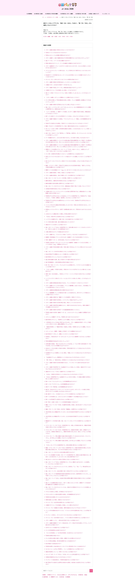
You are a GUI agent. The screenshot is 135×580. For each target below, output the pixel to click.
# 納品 (85, 574)
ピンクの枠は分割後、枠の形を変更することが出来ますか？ (61, 541)
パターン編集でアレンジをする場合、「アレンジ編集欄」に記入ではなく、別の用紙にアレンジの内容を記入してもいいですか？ (68, 286)
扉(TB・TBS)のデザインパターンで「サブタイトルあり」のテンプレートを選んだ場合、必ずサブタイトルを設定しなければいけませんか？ (68, 390)
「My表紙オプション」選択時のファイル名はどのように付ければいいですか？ (65, 357)
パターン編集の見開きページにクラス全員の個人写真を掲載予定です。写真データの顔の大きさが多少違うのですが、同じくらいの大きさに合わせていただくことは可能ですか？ (69, 141)
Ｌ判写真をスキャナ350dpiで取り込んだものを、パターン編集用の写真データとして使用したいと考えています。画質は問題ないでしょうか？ (68, 323)
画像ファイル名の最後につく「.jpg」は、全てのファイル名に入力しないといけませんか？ (68, 170)
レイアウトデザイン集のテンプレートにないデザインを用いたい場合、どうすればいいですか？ (68, 279)
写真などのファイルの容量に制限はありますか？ (58, 55)
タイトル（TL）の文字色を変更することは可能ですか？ (60, 502)
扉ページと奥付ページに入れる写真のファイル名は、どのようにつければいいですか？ (68, 116)
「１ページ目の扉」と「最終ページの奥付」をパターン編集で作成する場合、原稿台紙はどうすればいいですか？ (68, 112)
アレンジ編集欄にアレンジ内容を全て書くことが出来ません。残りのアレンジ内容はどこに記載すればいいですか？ (68, 293)
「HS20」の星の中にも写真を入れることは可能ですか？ (60, 216)
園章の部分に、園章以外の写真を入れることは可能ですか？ (61, 180)
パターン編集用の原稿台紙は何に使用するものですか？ (60, 290)
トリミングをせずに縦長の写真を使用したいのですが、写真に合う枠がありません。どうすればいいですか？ (68, 206)
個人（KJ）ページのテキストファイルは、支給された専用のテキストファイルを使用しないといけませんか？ (68, 488)
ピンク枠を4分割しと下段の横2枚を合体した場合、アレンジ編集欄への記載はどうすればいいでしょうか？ (68, 101)
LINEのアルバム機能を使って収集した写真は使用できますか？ (61, 214)
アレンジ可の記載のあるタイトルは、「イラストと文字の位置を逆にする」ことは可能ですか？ (68, 511)
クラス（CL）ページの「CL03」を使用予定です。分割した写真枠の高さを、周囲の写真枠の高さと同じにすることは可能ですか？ (68, 426)
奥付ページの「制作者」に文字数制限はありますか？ (59, 387)
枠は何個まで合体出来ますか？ (53, 543)
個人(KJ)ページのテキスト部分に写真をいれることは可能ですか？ (62, 459)
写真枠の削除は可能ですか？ (53, 535)
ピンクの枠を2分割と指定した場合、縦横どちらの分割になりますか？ (63, 538)
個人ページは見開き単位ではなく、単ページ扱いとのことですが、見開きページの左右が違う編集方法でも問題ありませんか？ (68, 483)
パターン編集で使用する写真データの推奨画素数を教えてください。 (63, 310)
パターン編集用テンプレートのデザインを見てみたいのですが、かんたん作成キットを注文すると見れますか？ (68, 67)
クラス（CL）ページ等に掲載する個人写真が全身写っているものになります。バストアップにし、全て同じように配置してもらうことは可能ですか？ (68, 437)
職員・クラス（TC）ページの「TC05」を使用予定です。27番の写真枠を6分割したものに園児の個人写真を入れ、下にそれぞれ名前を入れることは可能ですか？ (68, 448)
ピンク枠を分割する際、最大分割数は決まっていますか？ (60, 222)
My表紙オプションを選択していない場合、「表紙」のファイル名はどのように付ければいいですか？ (69, 353)
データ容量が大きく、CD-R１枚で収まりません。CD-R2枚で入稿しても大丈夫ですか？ (68, 137)
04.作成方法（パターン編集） (67, 13)
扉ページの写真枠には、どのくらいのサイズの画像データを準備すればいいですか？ (67, 396)
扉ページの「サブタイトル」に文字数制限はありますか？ (60, 384)
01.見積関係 (29, 13)
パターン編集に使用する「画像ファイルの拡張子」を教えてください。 (63, 297)
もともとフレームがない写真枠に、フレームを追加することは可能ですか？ (65, 549)
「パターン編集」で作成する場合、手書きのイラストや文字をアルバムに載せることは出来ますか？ (68, 270)
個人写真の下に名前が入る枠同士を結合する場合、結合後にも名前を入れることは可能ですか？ (68, 563)
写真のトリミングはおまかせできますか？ (56, 52)
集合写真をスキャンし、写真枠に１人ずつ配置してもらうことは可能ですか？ (65, 319)
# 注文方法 (61, 577)
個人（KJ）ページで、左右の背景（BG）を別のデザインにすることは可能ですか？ (67, 471)
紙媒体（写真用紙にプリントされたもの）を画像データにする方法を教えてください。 (67, 237)
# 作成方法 (80, 574)
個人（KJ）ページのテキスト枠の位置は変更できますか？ (60, 452)
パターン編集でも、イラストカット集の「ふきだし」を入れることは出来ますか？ (66, 234)
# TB (67, 36)
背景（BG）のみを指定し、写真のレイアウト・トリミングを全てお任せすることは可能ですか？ (68, 275)
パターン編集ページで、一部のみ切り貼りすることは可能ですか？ (62, 520)
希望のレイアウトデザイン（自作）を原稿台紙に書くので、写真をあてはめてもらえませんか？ (69, 210)
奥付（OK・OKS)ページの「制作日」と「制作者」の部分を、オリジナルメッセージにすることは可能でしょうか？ (68, 134)
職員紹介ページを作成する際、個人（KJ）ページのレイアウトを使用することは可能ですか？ (68, 422)
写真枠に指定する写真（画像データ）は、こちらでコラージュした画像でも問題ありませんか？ (68, 313)
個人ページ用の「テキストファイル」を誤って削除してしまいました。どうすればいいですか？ (68, 94)
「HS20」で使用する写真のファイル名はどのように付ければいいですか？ (64, 374)
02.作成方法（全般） (38, 13)
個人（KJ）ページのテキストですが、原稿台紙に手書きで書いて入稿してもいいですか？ (68, 186)
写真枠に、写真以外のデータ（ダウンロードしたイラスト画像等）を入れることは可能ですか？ (68, 337)
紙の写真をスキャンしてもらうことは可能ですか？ (58, 257)
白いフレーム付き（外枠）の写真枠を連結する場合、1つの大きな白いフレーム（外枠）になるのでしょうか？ (68, 129)
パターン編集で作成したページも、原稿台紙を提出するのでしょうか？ (64, 87)
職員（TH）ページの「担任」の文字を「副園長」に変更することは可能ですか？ (66, 409)
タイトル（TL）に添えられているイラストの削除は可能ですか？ (62, 79)
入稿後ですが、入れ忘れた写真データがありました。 (59, 85)
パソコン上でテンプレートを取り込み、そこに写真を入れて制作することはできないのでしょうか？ (68, 71)
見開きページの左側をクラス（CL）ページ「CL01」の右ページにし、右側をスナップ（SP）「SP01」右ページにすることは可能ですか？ (67, 150)
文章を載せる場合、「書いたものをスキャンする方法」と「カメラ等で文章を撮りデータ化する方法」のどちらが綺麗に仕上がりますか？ (68, 344)
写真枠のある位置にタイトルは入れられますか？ (58, 497)
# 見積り (44, 574)
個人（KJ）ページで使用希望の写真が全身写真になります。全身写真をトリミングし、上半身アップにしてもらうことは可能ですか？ (68, 474)
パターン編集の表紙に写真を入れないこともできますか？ (60, 50)
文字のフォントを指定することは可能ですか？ (57, 527)
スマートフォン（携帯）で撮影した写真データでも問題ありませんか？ (64, 331)
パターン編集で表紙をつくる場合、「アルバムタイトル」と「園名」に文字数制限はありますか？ (68, 120)
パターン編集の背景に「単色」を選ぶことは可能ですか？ (60, 172)
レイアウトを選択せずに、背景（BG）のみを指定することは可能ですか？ (64, 219)
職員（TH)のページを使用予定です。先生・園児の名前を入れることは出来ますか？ (67, 126)
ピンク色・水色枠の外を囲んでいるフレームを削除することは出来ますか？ (65, 154)
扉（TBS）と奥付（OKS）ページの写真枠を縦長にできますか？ (62, 402)
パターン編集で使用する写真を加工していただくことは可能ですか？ (63, 82)
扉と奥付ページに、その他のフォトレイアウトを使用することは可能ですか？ (65, 394)
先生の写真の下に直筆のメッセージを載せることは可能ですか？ (62, 254)
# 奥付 (55, 36)
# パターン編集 (46, 36)
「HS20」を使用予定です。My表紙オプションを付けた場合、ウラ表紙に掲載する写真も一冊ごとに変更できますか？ (68, 378)
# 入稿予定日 (45, 577)
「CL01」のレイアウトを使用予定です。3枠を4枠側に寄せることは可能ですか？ (66, 445)
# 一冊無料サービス (53, 577)
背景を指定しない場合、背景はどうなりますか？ (58, 500)
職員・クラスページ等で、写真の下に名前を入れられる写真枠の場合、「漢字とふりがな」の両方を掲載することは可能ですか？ (68, 166)
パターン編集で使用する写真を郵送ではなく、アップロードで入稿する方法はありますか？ (67, 363)
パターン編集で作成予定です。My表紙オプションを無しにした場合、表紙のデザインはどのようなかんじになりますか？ (68, 368)
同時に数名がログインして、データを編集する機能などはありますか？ (64, 63)
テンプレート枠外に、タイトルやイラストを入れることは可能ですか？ (64, 515)
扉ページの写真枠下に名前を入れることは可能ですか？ (60, 399)
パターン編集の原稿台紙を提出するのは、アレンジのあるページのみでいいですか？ (67, 283)
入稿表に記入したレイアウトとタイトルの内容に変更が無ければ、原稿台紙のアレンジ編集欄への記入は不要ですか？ (68, 192)
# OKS (63, 36)
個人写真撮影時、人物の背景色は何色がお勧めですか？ (60, 262)
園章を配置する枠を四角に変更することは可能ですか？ (60, 183)
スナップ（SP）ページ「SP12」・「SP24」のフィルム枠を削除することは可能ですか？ (68, 554)
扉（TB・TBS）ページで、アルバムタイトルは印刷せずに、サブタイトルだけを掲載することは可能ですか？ (68, 266)
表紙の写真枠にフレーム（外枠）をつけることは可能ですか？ (61, 552)
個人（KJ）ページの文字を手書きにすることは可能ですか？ (61, 251)
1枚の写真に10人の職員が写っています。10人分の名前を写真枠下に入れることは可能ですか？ (68, 413)
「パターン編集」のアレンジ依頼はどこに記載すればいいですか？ (62, 97)
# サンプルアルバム (72, 574)
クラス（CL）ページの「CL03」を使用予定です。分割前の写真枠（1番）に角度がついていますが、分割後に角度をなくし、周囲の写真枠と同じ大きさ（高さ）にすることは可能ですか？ (68, 431)
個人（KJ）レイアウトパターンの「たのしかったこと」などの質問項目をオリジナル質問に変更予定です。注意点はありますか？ (68, 108)
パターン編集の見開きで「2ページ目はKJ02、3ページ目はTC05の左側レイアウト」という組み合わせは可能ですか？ (69, 524)
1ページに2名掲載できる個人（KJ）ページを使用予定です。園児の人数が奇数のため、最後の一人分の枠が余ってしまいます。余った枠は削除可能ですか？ (68, 456)
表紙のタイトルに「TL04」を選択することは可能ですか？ (60, 371)
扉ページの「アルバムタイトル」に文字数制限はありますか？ (61, 381)
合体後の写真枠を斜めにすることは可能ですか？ (58, 189)
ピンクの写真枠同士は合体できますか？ (56, 530)
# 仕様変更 (67, 577)
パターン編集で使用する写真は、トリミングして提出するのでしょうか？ (64, 300)
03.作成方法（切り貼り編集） (51, 13)
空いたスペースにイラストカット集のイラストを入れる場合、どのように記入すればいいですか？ (69, 162)
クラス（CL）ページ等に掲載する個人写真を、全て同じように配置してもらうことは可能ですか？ (68, 441)
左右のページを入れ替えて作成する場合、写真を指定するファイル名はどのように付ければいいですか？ (68, 349)
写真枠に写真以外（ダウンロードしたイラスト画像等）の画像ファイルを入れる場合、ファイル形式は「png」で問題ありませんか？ (68, 243)
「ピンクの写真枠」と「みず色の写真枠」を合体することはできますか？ (64, 533)
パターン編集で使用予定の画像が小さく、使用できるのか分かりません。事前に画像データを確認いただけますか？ (68, 306)
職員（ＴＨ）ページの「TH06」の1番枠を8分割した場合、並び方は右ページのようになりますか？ (68, 405)
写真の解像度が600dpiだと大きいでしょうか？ (58, 341)
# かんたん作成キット (62, 574)
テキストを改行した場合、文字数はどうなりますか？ (59, 491)
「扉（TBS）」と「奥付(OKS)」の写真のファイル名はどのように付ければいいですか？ (68, 360)
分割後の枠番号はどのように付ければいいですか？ (59, 557)
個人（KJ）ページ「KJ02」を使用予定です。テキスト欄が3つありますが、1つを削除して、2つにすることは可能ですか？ (68, 463)
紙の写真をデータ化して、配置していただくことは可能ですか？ (62, 334)
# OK (59, 36)
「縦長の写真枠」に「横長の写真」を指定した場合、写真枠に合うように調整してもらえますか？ (68, 327)
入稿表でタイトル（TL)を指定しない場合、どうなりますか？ (61, 90)
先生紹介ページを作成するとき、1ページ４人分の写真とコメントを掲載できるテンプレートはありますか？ (68, 76)
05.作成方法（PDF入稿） (81, 13)
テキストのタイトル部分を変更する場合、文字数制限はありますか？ (63, 494)
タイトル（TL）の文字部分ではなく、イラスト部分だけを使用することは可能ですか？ (68, 517)
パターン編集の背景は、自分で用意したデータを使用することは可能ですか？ (65, 175)
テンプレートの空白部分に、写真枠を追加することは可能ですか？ (62, 560)
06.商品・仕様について (94, 13)
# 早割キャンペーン (51, 574)
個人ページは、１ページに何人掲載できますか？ (58, 60)
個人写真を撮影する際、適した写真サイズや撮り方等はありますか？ (63, 259)
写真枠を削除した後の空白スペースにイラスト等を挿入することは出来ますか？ (66, 546)
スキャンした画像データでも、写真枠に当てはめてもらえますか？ (62, 317)
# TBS (71, 36)
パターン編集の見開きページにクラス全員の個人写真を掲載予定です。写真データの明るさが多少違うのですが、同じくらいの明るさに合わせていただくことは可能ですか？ (69, 146)
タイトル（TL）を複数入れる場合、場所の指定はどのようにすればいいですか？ (66, 508)
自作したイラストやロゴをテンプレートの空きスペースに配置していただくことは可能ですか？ (69, 157)
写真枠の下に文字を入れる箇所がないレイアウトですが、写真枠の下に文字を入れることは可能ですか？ (68, 201)
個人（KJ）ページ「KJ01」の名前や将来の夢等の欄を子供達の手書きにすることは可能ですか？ (68, 479)
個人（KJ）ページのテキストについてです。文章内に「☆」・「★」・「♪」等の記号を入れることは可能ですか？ (68, 467)
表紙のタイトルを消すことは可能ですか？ (56, 224)
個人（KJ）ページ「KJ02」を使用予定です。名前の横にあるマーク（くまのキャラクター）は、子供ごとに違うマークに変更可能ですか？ (68, 228)
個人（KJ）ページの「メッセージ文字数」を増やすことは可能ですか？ (64, 178)
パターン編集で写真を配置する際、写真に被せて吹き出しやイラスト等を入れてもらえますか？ (69, 248)
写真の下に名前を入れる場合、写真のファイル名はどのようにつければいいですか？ (67, 123)
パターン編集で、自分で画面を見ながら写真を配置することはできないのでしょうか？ (67, 58)
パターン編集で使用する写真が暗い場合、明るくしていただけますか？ (64, 302)
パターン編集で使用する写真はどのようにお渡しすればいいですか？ (63, 104)
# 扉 (52, 36)
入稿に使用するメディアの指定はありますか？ (57, 232)
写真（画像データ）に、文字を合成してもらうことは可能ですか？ (62, 240)
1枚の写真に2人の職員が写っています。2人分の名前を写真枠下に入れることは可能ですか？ (68, 417)
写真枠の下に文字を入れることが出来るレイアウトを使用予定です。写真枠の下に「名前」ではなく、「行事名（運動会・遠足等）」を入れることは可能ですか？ (69, 197)
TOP (43, 17)
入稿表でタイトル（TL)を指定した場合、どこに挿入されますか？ (62, 505)
